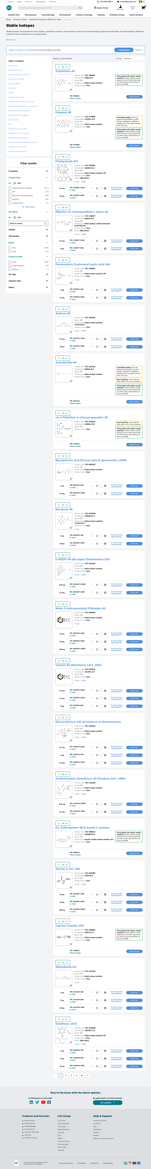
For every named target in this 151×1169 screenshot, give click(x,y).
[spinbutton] (101, 188)
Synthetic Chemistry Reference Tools (45, 19)
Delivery (96, 1132)
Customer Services (99, 1121)
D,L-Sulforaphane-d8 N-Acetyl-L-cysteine (82, 827)
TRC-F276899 (90, 117)
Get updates (106, 1102)
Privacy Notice (81, 1163)
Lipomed (61, 1150)
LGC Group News (64, 1123)
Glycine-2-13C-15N (67, 869)
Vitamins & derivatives (17, 151)
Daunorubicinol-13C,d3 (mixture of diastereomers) (88, 721)
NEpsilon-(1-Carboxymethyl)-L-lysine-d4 (81, 211)
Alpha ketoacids (15, 70)
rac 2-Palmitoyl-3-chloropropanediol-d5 (81, 417)
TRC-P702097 (90, 165)
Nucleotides (13, 120)
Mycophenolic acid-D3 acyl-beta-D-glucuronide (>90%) (91, 460)
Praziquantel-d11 (66, 161)
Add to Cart (134, 188)
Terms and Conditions (66, 1163)
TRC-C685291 (90, 930)
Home (8, 19)
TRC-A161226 (90, 783)
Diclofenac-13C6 (66, 1023)
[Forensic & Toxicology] (22, 1132)
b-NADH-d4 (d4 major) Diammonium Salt (82, 559)
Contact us (52, 1)
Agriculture (13, 65)
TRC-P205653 (90, 269)
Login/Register (124, 50)
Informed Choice (64, 1141)
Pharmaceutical (29, 1123)
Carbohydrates (14, 83)
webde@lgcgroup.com (128, 1)
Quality (19, 1)
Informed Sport (63, 1144)
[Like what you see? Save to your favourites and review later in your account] (132, 8)
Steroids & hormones (17, 147)
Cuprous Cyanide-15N (69, 925)
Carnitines (12, 88)
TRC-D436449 (90, 1028)
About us (11, 1)
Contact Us (97, 1123)
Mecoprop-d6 (64, 509)
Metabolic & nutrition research (21, 101)
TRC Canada (62, 1147)
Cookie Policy (94, 1163)
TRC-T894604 (90, 75)
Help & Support (41, 1)
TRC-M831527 (90, 465)
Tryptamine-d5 (65, 71)
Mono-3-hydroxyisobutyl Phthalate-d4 (80, 608)
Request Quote (134, 97)
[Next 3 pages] (82, 1075)
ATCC (59, 1135)
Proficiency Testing (30, 1138)
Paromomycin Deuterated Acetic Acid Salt (82, 264)
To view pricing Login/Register (116, 188)
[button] (28, 171)
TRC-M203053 (90, 514)
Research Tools (20, 19)
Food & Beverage (30, 1126)
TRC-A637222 (90, 367)
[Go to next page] (87, 1075)
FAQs (95, 1126)
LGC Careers (62, 1126)
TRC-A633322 (90, 318)
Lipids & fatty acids (16, 97)
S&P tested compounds (18, 138)
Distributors (97, 1129)
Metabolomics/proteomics (19, 111)
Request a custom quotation (103, 1138)
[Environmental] (22, 1129)
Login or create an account (20, 50)
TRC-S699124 (90, 832)
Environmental (29, 1129)
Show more (30, 206)
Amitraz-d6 (62, 313)
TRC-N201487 (90, 564)
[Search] (80, 7)
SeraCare (61, 1132)
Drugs (10, 92)
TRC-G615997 (90, 873)
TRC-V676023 (90, 669)
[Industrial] (22, 1135)
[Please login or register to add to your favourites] (92, 188)
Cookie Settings (108, 1163)
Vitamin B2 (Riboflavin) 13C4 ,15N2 (78, 665)
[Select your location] (142, 1)
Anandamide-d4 (65, 362)
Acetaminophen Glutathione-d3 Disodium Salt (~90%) (90, 778)
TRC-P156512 (90, 422)
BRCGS (60, 1138)
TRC (81, 80)
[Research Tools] (22, 1121)
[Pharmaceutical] (22, 1124)
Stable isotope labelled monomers (22, 142)
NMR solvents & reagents (18, 115)
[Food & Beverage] (22, 1127)
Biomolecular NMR (16, 79)
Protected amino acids (17, 129)
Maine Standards (64, 1129)
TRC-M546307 (90, 613)
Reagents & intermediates (19, 133)
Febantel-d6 (63, 112)
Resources (28, 1)
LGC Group (61, 1121)
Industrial (27, 1135)
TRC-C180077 (90, 216)
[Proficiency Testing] (22, 1138)
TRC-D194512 (90, 726)
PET (10, 124)
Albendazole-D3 (65, 967)
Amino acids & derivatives (19, 74)
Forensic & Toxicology (31, 1132)
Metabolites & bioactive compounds (23, 106)
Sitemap (96, 1135)
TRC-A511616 (90, 971)
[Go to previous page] (55, 1075)
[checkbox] (9, 188)
